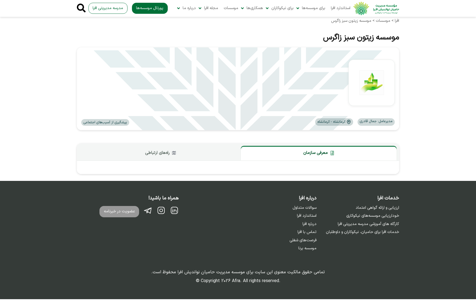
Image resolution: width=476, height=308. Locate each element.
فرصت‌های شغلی (303, 240)
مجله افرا (211, 8)
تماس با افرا (307, 232)
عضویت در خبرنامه (119, 211)
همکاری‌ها (255, 8)
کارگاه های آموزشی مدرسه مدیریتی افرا (368, 224)
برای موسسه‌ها (313, 8)
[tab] (318, 153)
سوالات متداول (305, 208)
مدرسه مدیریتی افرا (108, 8)
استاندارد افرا (340, 8)
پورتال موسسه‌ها (149, 8)
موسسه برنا (307, 248)
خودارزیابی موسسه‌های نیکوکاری (372, 216)
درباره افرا (309, 224)
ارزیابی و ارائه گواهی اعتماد (377, 208)
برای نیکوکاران (282, 8)
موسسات (231, 8)
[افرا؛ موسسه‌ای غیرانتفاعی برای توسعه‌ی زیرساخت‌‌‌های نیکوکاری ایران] (376, 8)
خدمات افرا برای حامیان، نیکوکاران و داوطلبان (362, 232)
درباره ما (189, 8)
